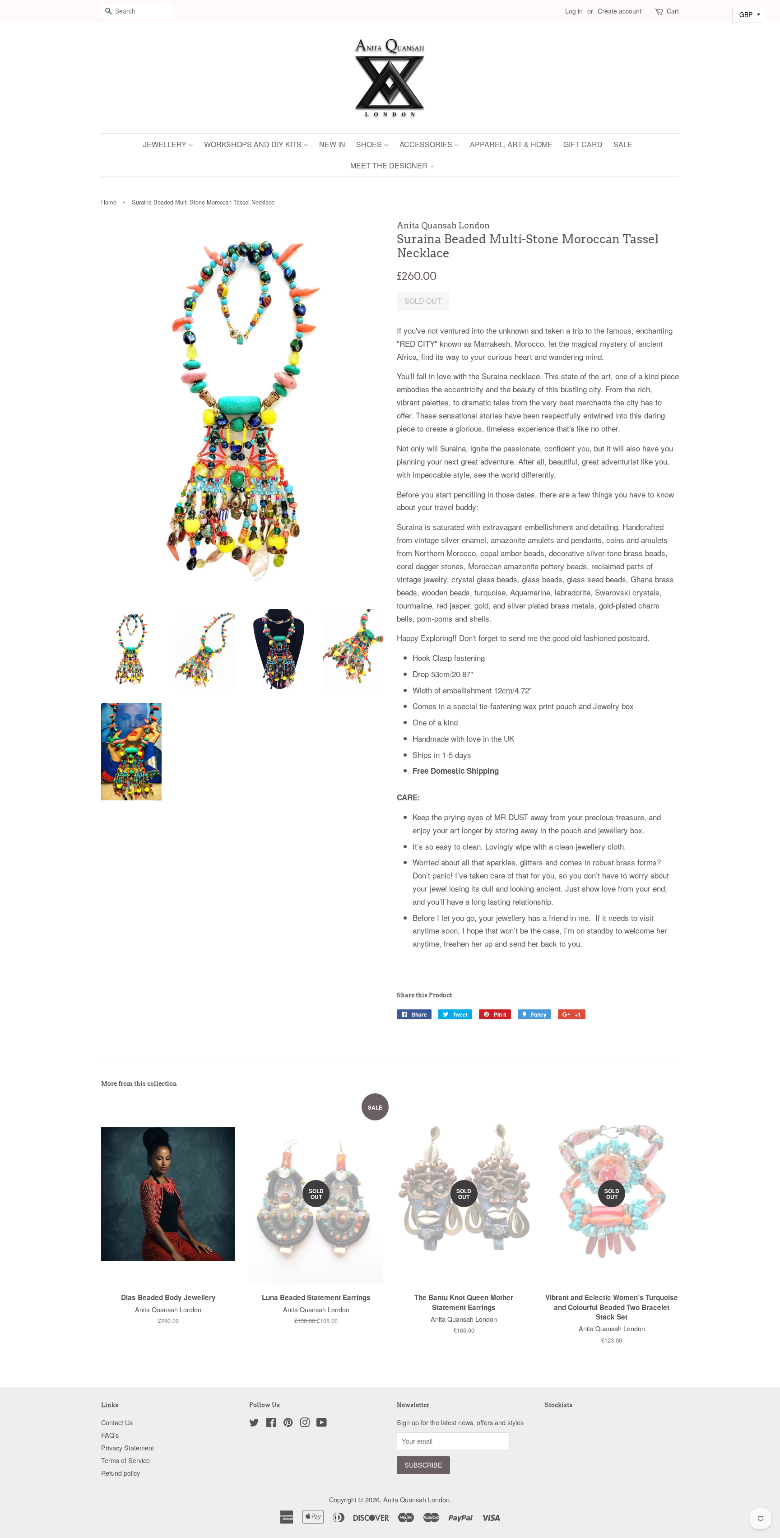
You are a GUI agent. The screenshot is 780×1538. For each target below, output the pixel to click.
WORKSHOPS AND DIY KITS (253, 144)
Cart (673, 10)
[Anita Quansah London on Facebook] (271, 1423)
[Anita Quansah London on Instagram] (305, 1423)
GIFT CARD (583, 144)
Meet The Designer (389, 165)
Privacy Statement (127, 1447)
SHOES (370, 144)
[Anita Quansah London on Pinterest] (288, 1423)
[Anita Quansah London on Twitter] (254, 1423)
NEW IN (332, 144)
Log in (574, 10)
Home (108, 202)
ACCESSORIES (426, 144)
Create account (619, 10)
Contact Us (117, 1422)
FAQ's (110, 1435)
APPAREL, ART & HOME (511, 144)
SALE (622, 144)
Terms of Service (125, 1460)
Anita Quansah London (416, 1499)
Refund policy (120, 1473)
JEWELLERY (165, 144)
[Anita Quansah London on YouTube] (321, 1423)
